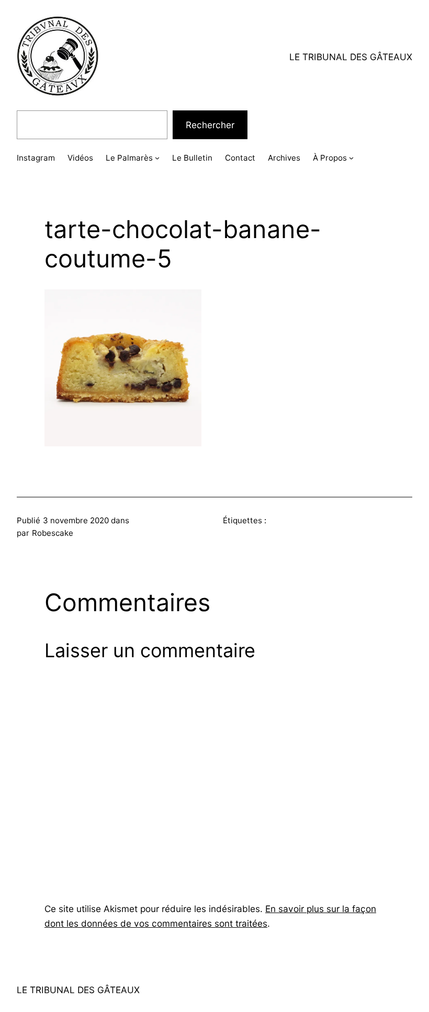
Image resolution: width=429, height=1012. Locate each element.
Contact (240, 158)
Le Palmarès (129, 158)
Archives (284, 158)
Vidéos (80, 158)
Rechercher (210, 124)
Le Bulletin (192, 158)
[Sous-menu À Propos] (351, 157)
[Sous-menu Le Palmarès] (157, 157)
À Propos (330, 158)
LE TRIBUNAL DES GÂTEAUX (350, 56)
